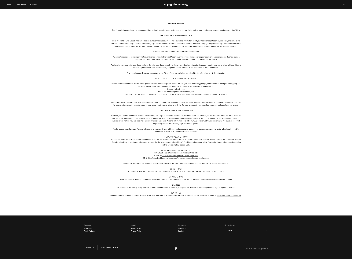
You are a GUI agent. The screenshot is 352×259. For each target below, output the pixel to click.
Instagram (181, 228)
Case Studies (21, 4)
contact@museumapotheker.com (229, 196)
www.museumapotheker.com (220, 30)
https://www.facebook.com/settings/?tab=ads (181, 153)
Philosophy (34, 4)
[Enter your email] (265, 230)
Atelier (9, 4)
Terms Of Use (136, 228)
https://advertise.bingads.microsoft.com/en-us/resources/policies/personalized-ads (178, 158)
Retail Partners (89, 231)
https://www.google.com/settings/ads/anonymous (180, 155)
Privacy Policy (136, 231)
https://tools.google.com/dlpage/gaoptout (184, 124)
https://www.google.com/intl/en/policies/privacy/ (204, 121)
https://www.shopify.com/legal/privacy (179, 118)
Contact (181, 231)
